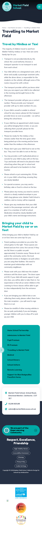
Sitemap (21, 457)
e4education (25, 472)
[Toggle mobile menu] (39, 6)
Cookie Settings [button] (21, 466)
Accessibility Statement (21, 453)
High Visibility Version (21, 449)
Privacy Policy (21, 462)
